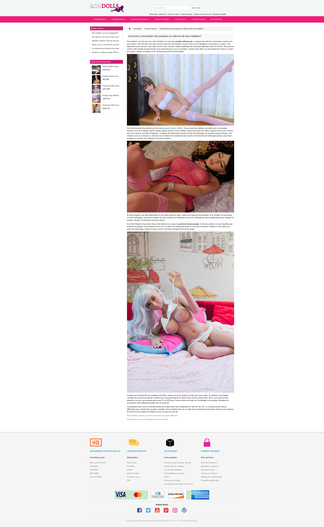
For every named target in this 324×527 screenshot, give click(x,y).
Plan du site (131, 463)
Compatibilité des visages (174, 473)
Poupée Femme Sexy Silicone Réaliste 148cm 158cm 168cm (112, 76)
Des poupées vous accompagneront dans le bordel (147, 419)
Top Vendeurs (216, 19)
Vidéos (166, 477)
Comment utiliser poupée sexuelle (177, 463)
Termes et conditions (209, 473)
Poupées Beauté (186, 14)
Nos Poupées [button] (99, 19)
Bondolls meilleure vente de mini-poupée (106, 41)
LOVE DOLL (162, 14)
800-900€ (94, 470)
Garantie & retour (208, 470)
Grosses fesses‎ (150, 29)
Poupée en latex (173, 14)
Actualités (138, 29)
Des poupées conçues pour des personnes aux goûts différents (152, 415)
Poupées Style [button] (118, 19)
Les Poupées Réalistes (173, 470)
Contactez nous (133, 477)
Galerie (130, 470)
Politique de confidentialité (211, 477)
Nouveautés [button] (180, 19)
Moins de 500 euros (98, 463)
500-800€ (94, 466)
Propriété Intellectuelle (210, 480)
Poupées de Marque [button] (139, 19)
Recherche (196, 8)
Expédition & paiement (210, 466)
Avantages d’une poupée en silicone (178, 484)
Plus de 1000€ (95, 477)
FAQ (128, 480)
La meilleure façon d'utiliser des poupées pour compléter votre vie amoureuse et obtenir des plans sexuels (106, 48)
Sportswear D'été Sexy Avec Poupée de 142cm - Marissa (112, 105)
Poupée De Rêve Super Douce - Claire (112, 86)
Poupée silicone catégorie (174, 466)
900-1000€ (94, 473)
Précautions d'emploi (172, 480)
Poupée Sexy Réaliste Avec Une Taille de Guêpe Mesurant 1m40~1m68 (112, 95)
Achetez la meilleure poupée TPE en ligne (106, 52)
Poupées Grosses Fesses (202, 14)
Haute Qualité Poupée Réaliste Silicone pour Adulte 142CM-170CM (112, 66)
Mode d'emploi (133, 473)
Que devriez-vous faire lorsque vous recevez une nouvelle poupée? (106, 37)
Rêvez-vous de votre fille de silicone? (105, 45)
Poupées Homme (198, 19)
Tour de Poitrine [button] (161, 19)
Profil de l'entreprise (209, 463)
